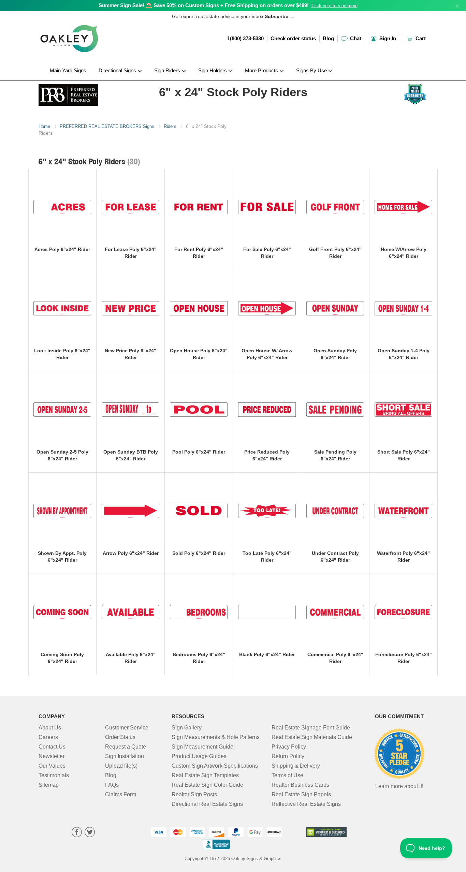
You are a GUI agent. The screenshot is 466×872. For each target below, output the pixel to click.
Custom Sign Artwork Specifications (215, 766)
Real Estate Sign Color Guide (207, 785)
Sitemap (49, 785)
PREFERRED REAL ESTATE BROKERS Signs (107, 126)
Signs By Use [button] (312, 70)
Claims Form (120, 794)
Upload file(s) (121, 766)
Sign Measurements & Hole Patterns (216, 737)
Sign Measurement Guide (202, 747)
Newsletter (51, 756)
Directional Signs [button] (118, 70)
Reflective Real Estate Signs (306, 804)
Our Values (52, 766)
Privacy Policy (289, 747)
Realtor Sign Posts (194, 794)
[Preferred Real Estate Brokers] (83, 93)
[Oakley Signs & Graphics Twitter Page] (90, 833)
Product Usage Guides (199, 756)
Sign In (387, 38)
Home (44, 126)
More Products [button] (262, 70)
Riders (170, 126)
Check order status (293, 38)
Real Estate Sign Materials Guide (312, 737)
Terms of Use (287, 775)
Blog (328, 38)
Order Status (120, 737)
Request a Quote (125, 747)
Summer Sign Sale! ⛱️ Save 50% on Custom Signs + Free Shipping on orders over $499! (204, 5)
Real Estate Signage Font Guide (311, 727)
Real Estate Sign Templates (205, 775)
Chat (355, 38)
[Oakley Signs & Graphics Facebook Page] (77, 833)
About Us (50, 727)
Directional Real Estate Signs (207, 804)
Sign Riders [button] (167, 70)
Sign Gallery (187, 727)
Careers (48, 737)
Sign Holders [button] (213, 70)
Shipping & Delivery (296, 766)
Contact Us (52, 747)
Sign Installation (124, 756)
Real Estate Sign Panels (301, 794)
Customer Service (126, 727)
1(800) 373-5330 (245, 38)
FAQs (112, 785)
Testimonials (54, 775)
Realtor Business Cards (300, 785)
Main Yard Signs (68, 70)
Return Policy (288, 756)
